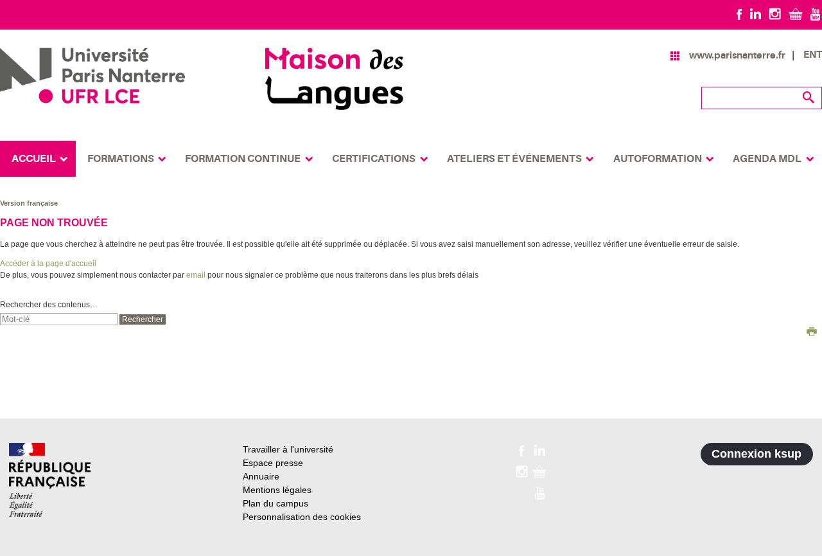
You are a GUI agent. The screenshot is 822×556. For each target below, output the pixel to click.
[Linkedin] (755, 13)
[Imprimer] (812, 333)
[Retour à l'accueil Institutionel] (50, 480)
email (196, 275)
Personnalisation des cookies (302, 517)
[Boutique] (796, 13)
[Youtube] (815, 13)
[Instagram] (775, 13)
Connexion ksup (756, 453)
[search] (59, 319)
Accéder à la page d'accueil (48, 263)
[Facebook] (739, 13)
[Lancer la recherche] (809, 97)
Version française (29, 203)
